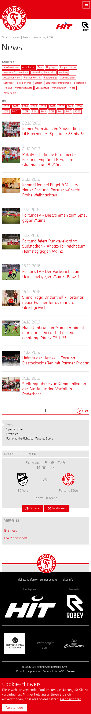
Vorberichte (9, 93)
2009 (77, 111)
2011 (60, 111)
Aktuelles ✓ (28, 67)
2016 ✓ (16, 111)
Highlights (51, 67)
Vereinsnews (42, 88)
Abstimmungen (11, 67)
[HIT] (30, 606)
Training (7, 88)
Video (72, 88)
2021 (52, 106)
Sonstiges (8, 82)
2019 (70, 106)
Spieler (38, 82)
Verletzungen (59, 88)
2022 (43, 106)
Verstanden (14, 707)
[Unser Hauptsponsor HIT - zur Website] (64, 27)
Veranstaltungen (23, 88)
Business (10, 530)
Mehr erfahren (70, 699)
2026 (6, 106)
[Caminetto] (49, 643)
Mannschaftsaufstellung (15, 72)
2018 (79, 106)
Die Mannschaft (15, 538)
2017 (5, 111)
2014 (34, 111)
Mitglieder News (12, 77)
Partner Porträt (32, 77)
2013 (43, 111)
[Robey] (74, 606)
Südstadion (80, 82)
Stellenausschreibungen (58, 82)
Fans (40, 67)
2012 (51, 111)
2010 (68, 111)
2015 (26, 111)
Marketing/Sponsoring (43, 72)
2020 (61, 106)
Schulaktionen (67, 77)
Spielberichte (24, 82)
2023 (34, 106)
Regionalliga (50, 77)
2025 (16, 106)
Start (5, 37)
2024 (25, 106)
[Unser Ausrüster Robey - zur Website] (85, 27)
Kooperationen (68, 67)
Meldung (63, 72)
